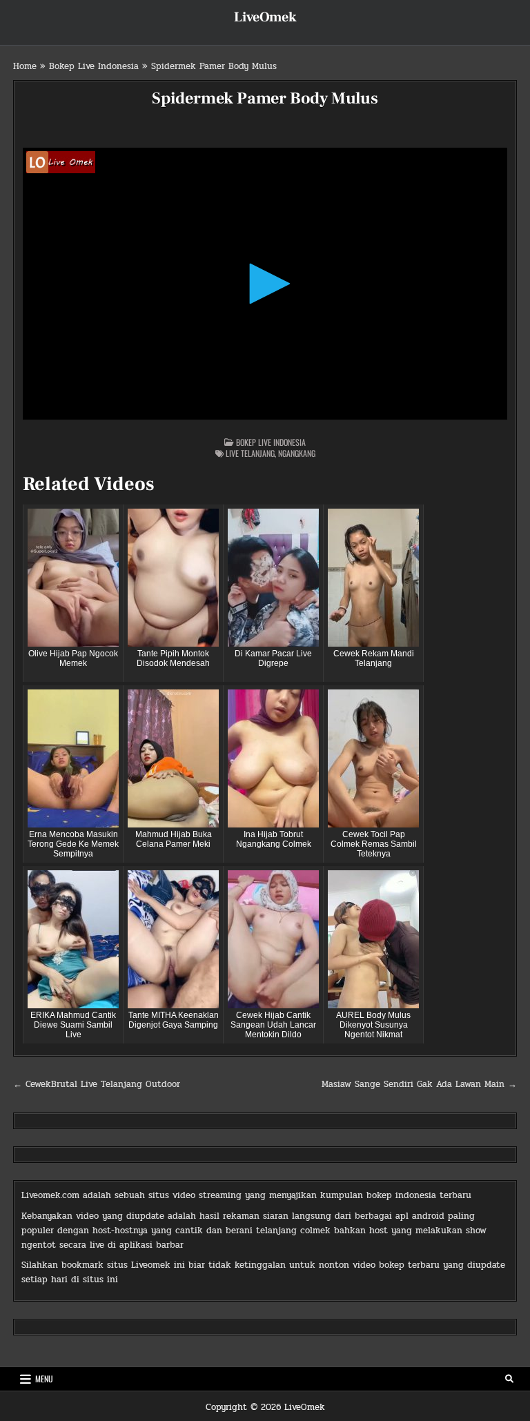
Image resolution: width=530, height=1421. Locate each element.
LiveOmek (265, 17)
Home (25, 66)
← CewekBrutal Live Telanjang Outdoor (96, 1084)
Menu (44, 1378)
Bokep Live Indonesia (94, 66)
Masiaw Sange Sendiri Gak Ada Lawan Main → (419, 1084)
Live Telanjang (250, 453)
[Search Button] (509, 1378)
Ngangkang (296, 453)
